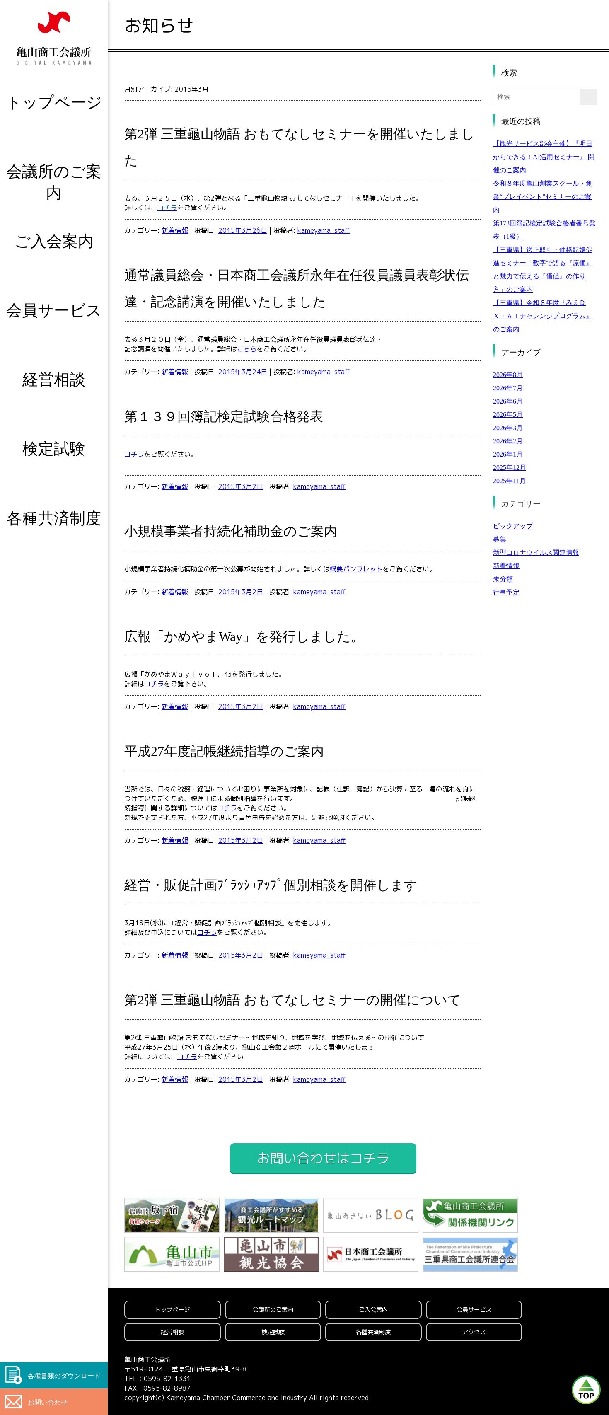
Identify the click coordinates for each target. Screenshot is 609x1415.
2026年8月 (508, 374)
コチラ (134, 454)
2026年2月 (508, 441)
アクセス (474, 1332)
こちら (247, 348)
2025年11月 (509, 480)
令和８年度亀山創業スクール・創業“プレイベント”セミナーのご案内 (542, 196)
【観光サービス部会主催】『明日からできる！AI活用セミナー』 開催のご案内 (543, 157)
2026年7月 (508, 388)
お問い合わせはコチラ (323, 1158)
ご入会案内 (54, 241)
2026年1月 (508, 454)
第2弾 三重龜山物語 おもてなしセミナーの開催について (292, 999)
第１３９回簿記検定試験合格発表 (223, 416)
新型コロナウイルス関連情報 (536, 552)
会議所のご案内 (54, 181)
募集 (499, 539)
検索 (509, 72)
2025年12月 (509, 467)
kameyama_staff (323, 230)
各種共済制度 (54, 518)
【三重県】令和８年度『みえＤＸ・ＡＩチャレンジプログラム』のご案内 (542, 316)
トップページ (54, 102)
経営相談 (53, 379)
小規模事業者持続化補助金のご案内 (230, 531)
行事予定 (506, 592)
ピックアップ (513, 526)
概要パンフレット (356, 568)
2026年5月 (508, 414)
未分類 (503, 579)
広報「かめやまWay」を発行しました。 (244, 636)
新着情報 (175, 230)
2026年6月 (508, 401)
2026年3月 (508, 427)
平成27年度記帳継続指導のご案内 (224, 751)
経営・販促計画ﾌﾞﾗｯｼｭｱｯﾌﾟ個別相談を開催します (271, 885)
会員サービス (54, 310)
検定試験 (53, 448)
